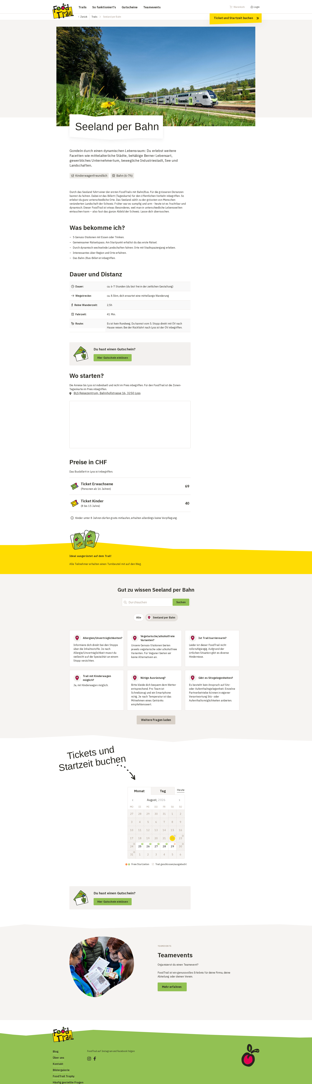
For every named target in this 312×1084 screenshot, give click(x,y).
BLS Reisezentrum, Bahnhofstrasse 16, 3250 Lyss (107, 393)
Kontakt (58, 1063)
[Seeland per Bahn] (155, 76)
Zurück (83, 16)
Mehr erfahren (172, 987)
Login (256, 7)
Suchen (181, 602)
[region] (156, 80)
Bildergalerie (61, 1070)
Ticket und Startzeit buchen (233, 18)
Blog (55, 1051)
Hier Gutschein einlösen (112, 357)
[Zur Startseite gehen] (63, 11)
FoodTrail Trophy (64, 1076)
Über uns (58, 1057)
